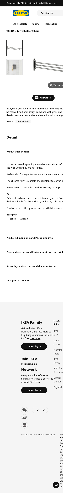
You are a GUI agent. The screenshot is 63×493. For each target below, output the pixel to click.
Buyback (57, 387)
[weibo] (24, 417)
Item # (10, 121)
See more (35, 338)
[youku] (24, 425)
